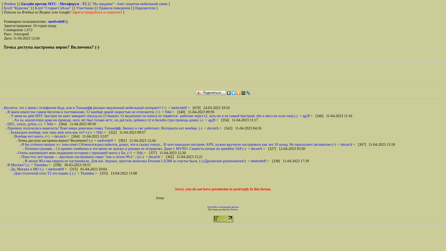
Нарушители (145, 8)
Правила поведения (114, 8)
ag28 (306, 116)
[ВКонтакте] (228, 93)
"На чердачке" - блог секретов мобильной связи (129, 4)
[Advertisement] (87, 75)
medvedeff (57, 21)
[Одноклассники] (238, 93)
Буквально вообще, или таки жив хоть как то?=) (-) (51, 132)
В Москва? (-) (18, 165)
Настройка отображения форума (223, 207)
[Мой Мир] (243, 93)
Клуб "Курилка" (17, 8)
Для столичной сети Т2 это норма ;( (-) (44, 173)
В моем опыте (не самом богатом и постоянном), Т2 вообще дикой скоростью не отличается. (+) (83, 112)
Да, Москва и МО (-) (27, 169)
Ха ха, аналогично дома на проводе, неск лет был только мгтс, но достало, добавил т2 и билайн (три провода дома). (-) (108, 120)
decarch (213, 128)
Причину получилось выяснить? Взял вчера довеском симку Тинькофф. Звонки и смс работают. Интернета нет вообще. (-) (104, 128)
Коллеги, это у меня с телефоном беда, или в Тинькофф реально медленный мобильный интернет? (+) (85, 108)
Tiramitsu (41, 165)
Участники (85, 8)
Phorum (234, 209)
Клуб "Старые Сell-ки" (53, 8)
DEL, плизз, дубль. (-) (24, 124)
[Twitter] (233, 93)
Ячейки (10, 4)
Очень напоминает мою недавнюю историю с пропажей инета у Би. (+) (75, 153)
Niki (168, 112)
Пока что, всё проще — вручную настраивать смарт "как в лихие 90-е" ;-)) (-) (82, 157)
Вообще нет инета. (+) (31, 136)
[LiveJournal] (248, 93)
